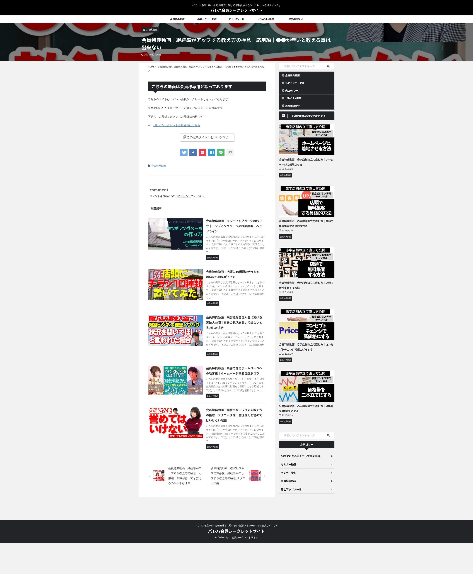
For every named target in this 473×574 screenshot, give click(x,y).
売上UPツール (236, 19)
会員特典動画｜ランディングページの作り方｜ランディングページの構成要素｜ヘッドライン (234, 226)
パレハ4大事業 (266, 19)
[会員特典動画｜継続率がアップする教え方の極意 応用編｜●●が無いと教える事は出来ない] (211, 152)
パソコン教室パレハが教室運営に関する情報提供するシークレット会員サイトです (236, 525)
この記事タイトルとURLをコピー (209, 137)
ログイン (183, 196)
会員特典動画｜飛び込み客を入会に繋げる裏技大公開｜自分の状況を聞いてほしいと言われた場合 (234, 322)
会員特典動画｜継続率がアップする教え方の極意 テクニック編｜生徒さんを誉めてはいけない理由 (234, 415)
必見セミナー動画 (207, 19)
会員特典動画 (177, 19)
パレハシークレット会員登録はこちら (176, 125)
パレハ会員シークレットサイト (236, 10)
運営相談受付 (295, 19)
